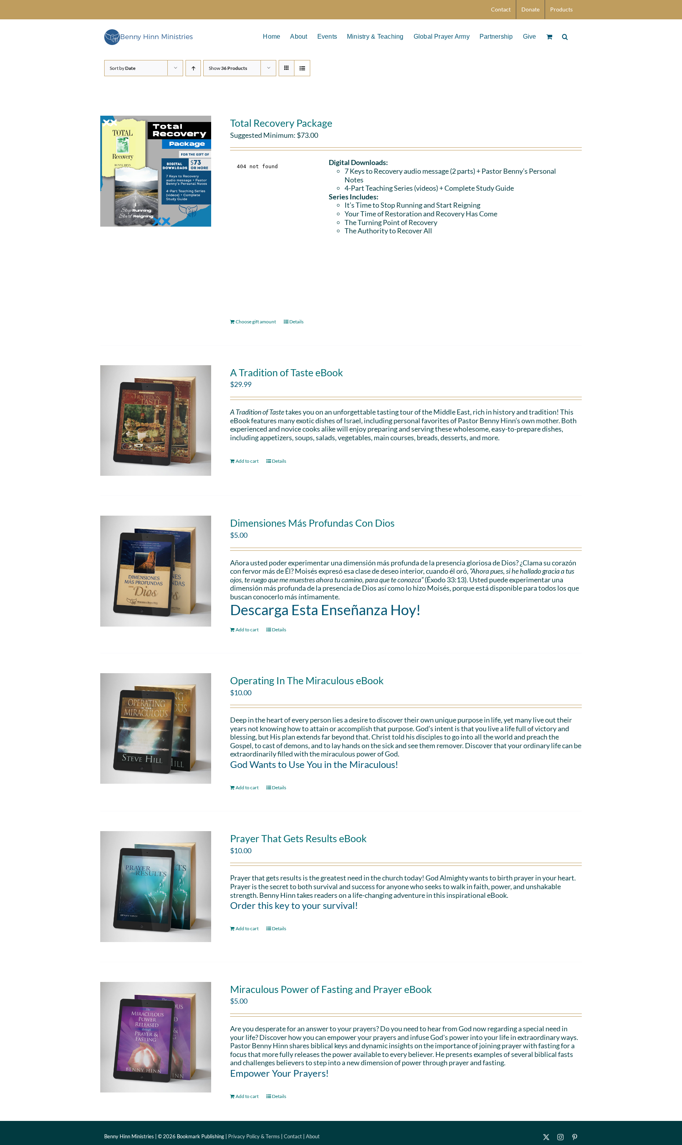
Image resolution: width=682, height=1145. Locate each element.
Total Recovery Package (281, 123)
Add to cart (247, 461)
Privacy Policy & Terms (254, 1136)
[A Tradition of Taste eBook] (155, 420)
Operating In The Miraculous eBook (307, 680)
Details (296, 322)
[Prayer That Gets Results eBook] (155, 886)
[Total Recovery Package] (155, 171)
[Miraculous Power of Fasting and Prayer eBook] (155, 1037)
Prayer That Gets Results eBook (298, 838)
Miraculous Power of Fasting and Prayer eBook (331, 989)
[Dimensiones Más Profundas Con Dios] (155, 571)
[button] (565, 36)
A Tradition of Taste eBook (286, 372)
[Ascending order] (193, 68)
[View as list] (302, 68)
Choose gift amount (256, 322)
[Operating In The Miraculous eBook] (155, 728)
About (313, 1136)
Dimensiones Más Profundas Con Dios (312, 523)
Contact (293, 1136)
